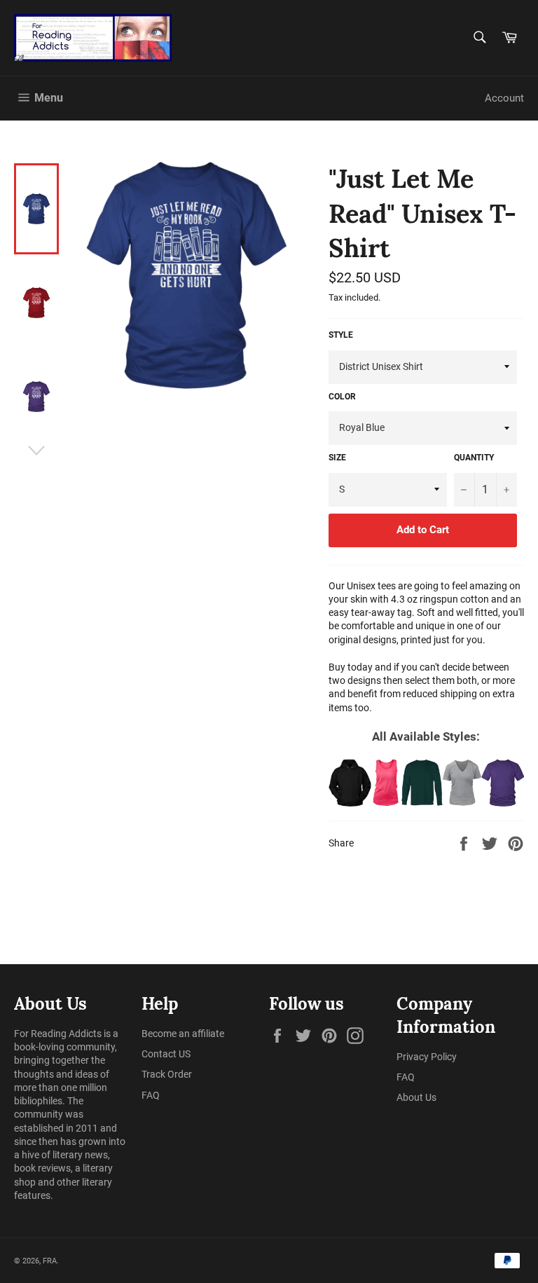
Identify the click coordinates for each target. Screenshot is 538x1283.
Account (504, 98)
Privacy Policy (426, 1056)
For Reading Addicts (58, 1033)
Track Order (167, 1074)
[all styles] (426, 783)
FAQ (151, 1095)
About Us (416, 1097)
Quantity (474, 457)
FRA (50, 1260)
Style (341, 335)
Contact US (166, 1053)
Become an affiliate (183, 1033)
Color (342, 397)
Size (337, 457)
